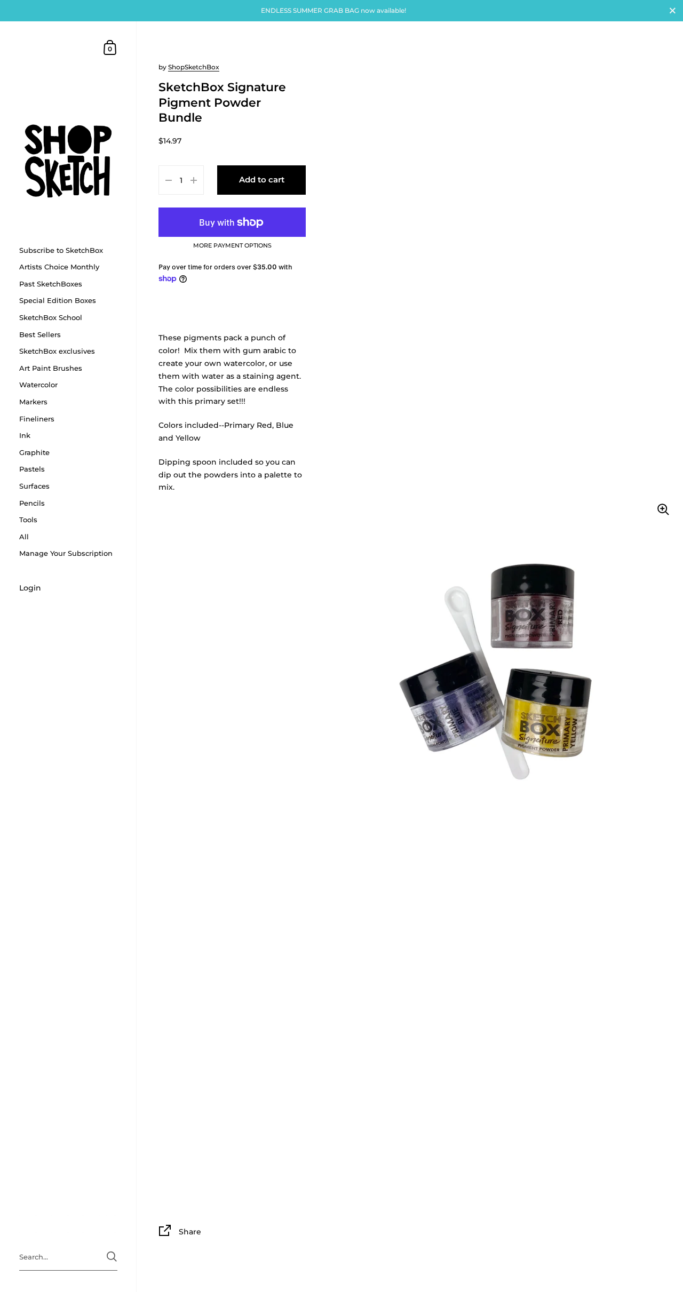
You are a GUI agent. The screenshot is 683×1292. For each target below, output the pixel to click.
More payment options (232, 246)
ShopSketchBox (193, 67)
